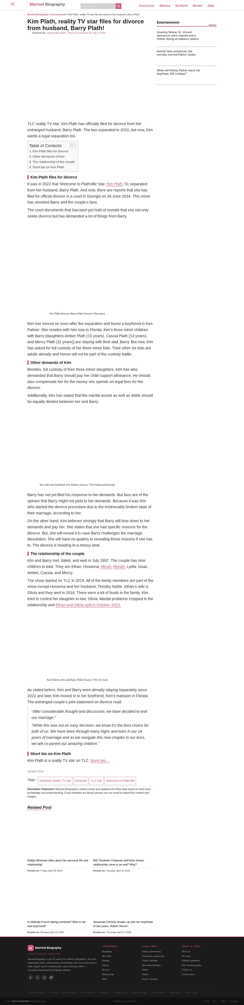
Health (145, 974)
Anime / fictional (150, 979)
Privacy (206, 1001)
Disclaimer (234, 1001)
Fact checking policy (192, 965)
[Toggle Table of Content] (71, 145)
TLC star (96, 780)
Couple (62, 33)
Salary (145, 970)
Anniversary (147, 5)
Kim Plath (115, 184)
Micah (106, 566)
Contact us (187, 970)
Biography (107, 951)
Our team (186, 956)
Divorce (72, 33)
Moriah (119, 566)
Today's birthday (150, 960)
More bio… (100, 760)
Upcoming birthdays (151, 965)
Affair (210, 5)
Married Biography (37, 14)
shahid (50, 33)
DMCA (223, 1001)
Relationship (108, 974)
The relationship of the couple (54, 162)
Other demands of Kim (49, 156)
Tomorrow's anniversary (153, 956)
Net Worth (181, 5)
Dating (105, 965)
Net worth (106, 956)
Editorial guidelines (191, 960)
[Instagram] (44, 977)
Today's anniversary (151, 951)
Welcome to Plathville (120, 780)
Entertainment (58, 14)
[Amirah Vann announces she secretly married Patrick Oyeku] (210, 56)
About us (186, 951)
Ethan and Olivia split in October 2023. (88, 605)
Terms (215, 1001)
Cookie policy (188, 974)
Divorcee (81, 780)
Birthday (165, 5)
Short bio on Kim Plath (48, 167)
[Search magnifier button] (118, 6)
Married (47, 4)
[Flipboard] (51, 977)
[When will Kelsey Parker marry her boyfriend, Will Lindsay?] (210, 75)
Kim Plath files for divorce (50, 151)
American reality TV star (55, 780)
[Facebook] (30, 977)
